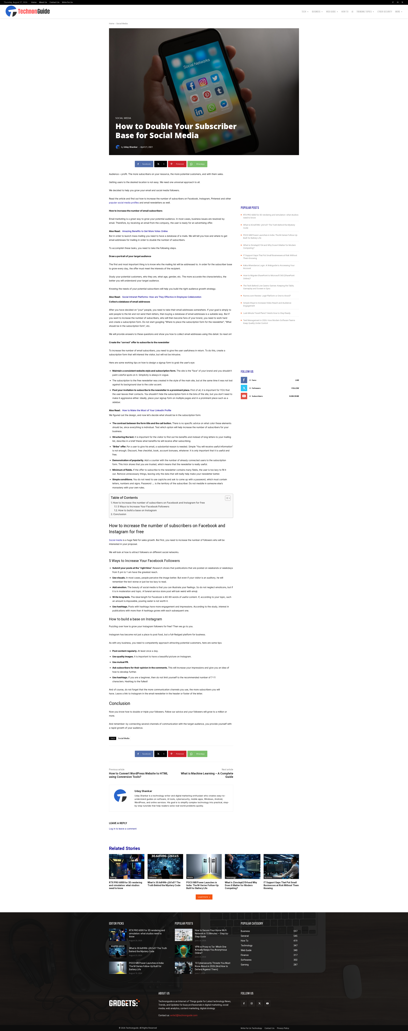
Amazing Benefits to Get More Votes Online (145, 231)
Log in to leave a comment (123, 828)
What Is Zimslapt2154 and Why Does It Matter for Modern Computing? (241, 885)
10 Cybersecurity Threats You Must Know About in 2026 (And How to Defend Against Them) (212, 966)
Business (268, 877)
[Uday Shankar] (118, 147)
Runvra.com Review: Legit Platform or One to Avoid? (267, 296)
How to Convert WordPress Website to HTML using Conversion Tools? (138, 775)
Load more (203, 897)
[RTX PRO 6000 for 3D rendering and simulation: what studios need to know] (126, 866)
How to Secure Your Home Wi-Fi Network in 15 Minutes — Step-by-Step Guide (212, 933)
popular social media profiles (124, 202)
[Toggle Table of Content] (226, 498)
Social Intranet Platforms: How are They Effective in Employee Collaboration (161, 296)
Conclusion (119, 514)
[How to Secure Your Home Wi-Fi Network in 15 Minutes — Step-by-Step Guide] (183, 935)
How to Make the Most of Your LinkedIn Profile (146, 410)
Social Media (122, 23)
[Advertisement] (270, 183)
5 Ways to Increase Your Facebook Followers (143, 506)
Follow (295, 388)
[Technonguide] (16, 11)
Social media (115, 540)
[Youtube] (267, 1003)
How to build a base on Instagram (137, 510)
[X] (402, 2)
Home (111, 23)
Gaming (113, 877)
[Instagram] (397, 2)
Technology (231, 877)
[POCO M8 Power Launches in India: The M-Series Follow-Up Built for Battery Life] (204, 866)
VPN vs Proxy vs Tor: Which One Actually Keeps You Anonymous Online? (211, 949)
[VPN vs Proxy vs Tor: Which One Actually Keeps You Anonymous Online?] (183, 951)
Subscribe (294, 396)
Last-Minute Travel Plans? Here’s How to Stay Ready (266, 313)
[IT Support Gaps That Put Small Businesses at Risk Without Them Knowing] (281, 866)
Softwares (153, 877)
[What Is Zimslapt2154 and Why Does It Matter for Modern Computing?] (242, 866)
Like (297, 380)
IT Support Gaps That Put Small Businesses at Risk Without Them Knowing (281, 885)
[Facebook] (393, 2)
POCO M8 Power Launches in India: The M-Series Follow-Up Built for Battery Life (202, 885)
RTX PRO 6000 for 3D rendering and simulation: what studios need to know (125, 885)
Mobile (190, 877)
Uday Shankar (131, 147)
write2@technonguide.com (183, 1015)
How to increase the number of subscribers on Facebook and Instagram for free (159, 502)
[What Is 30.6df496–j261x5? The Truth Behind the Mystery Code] (165, 866)
